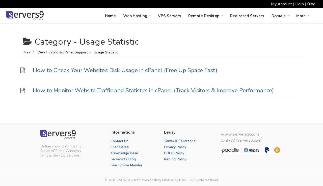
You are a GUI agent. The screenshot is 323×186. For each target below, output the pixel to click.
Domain (279, 15)
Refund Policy (175, 159)
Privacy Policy (175, 147)
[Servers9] (58, 134)
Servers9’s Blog (123, 159)
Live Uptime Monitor (126, 165)
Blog (311, 4)
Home (110, 15)
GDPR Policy (174, 153)
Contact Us (119, 141)
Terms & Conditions (179, 141)
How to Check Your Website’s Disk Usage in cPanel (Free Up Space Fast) (125, 70)
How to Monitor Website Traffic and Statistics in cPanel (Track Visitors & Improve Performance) (153, 90)
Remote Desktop (203, 15)
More (301, 15)
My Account (281, 4)
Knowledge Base (124, 153)
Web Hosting (135, 15)
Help (299, 4)
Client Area (120, 147)
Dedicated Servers (247, 15)
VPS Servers (169, 15)
